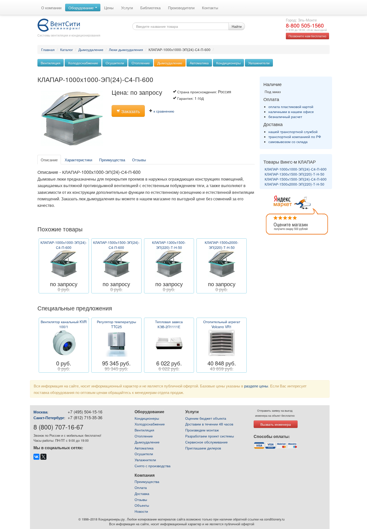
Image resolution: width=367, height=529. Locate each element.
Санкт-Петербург (48, 417)
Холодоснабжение (83, 62)
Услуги (127, 7)
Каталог (66, 49)
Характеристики (78, 159)
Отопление (141, 62)
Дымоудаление (90, 49)
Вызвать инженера (275, 424)
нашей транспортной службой (293, 131)
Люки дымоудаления (126, 49)
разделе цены (256, 385)
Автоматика (199, 62)
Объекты (142, 505)
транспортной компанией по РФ (294, 136)
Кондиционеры (228, 62)
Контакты (210, 7)
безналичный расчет (285, 116)
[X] (43, 457)
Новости (141, 511)
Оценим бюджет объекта (205, 418)
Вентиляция (50, 62)
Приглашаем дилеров (203, 447)
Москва (40, 412)
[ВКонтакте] (36, 457)
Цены (109, 7)
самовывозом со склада (288, 141)
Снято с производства (153, 465)
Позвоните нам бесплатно (307, 36)
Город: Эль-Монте (301, 20)
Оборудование (81, 7)
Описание (49, 159)
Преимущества (112, 159)
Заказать (130, 111)
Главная (48, 49)
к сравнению (163, 111)
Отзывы (139, 159)
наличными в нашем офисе (291, 111)
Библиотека (150, 7)
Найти (237, 26)
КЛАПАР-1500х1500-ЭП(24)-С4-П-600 (296, 179)
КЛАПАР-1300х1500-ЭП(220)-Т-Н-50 (294, 174)
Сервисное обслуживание (206, 441)
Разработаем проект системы (209, 435)
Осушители (115, 62)
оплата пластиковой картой (290, 106)
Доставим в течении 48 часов (209, 423)
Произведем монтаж (202, 429)
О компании (51, 7)
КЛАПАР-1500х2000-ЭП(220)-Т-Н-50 (294, 184)
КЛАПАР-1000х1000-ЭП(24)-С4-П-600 (296, 169)
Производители (181, 7)
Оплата (141, 487)
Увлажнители (259, 62)
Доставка (142, 493)
